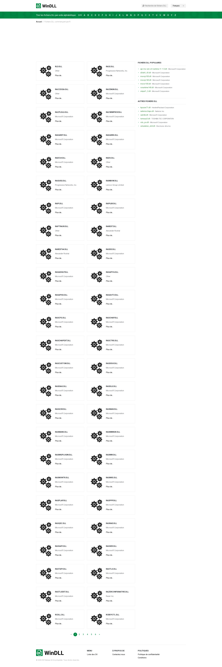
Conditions (142, 658)
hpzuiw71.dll (145, 107)
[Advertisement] (111, 44)
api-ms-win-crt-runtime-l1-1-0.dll (153, 69)
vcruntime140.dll (147, 87)
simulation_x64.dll (147, 126)
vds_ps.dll (144, 122)
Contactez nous (118, 654)
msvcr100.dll (145, 84)
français (176, 6)
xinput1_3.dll (145, 91)
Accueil (39, 22)
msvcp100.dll (145, 76)
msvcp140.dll (145, 80)
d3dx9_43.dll (145, 73)
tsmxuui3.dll (145, 119)
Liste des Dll (92, 654)
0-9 (80, 15)
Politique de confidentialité (149, 654)
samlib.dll (144, 115)
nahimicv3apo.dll (147, 111)
